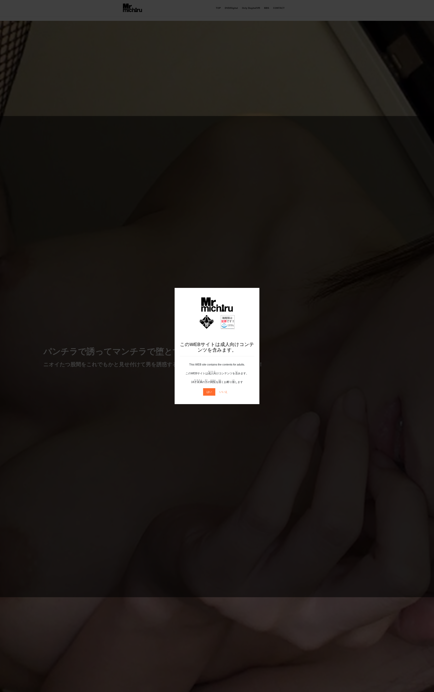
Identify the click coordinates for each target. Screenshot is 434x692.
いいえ (223, 391)
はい (209, 391)
